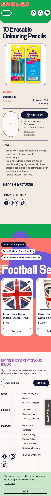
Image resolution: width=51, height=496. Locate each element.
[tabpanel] (25, 307)
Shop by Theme (29, 414)
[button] (33, 13)
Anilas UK (36, 454)
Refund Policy (28, 434)
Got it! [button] (25, 491)
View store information (29, 132)
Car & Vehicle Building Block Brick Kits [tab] (21, 257)
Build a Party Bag (30, 393)
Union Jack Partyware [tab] (14, 244)
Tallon (7, 92)
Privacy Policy (28, 439)
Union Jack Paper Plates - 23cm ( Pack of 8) (16, 316)
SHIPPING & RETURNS (18, 184)
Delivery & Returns (31, 448)
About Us (26, 409)
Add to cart (17, 331)
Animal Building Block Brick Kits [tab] (18, 251)
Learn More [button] (10, 483)
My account (27, 425)
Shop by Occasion (31, 418)
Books (25, 398)
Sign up (41, 382)
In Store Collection (31, 402)
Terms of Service (30, 443)
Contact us (27, 430)
